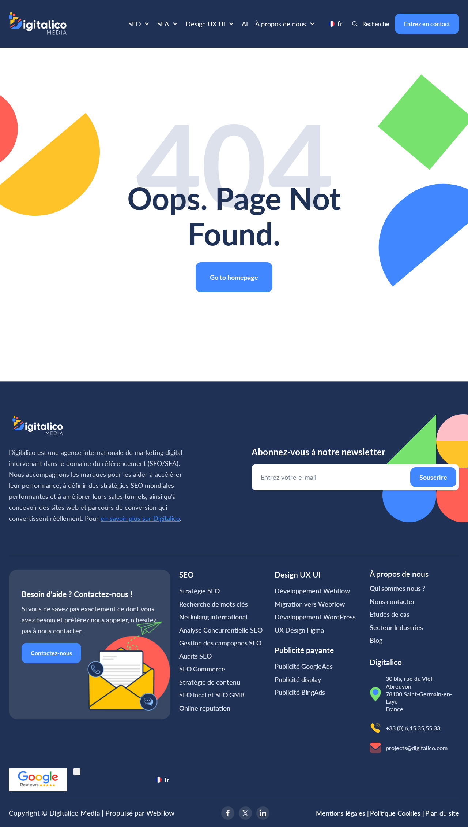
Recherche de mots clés (213, 604)
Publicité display (298, 679)
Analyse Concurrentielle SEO (221, 630)
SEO (134, 23)
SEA (163, 23)
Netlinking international (213, 617)
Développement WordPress (315, 617)
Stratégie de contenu (209, 682)
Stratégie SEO (199, 591)
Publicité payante (304, 649)
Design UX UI (205, 23)
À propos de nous (280, 23)
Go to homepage (234, 277)
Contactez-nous (51, 652)
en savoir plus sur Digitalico (140, 518)
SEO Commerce (202, 669)
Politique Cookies (397, 813)
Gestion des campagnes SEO (220, 643)
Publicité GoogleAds (304, 666)
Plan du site (442, 813)
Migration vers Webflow (310, 604)
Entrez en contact (427, 23)
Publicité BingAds (300, 692)
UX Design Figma (299, 630)
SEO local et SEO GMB (212, 695)
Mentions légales (342, 813)
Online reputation (204, 708)
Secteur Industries (396, 627)
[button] (139, 23)
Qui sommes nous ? (397, 588)
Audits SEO (195, 656)
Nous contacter (392, 601)
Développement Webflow (312, 591)
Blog (376, 640)
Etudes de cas (390, 614)
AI (245, 23)
